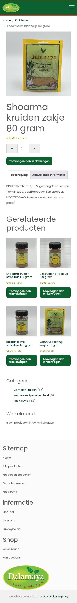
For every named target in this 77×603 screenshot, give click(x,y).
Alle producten (13, 466)
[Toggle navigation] (38, 7)
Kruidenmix (22, 20)
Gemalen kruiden (25, 390)
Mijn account (11, 557)
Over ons (9, 520)
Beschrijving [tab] (19, 175)
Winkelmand (11, 549)
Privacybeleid (12, 529)
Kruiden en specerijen (17, 475)
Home (7, 20)
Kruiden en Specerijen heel (31, 395)
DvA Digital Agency (55, 596)
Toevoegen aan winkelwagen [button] (20, 292)
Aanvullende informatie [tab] (48, 175)
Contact (8, 512)
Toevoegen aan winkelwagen (29, 161)
